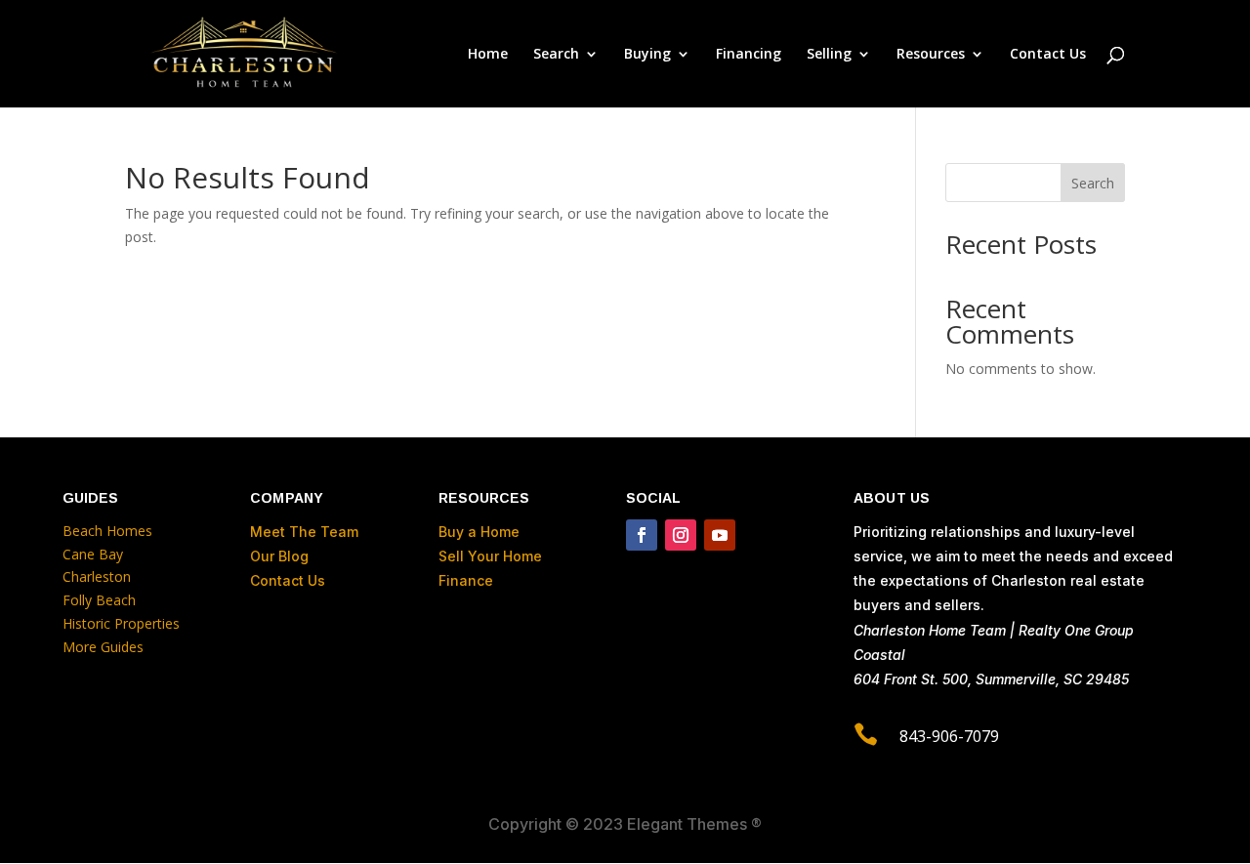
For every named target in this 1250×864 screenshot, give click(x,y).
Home (488, 54)
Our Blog (279, 556)
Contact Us (1048, 54)
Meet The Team (304, 531)
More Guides (103, 647)
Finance (465, 580)
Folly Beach (99, 600)
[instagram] (680, 535)
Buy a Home (479, 531)
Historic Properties (121, 623)
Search (1092, 183)
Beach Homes (107, 530)
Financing (748, 54)
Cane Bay (92, 554)
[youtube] (719, 535)
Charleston (96, 576)
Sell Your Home (490, 556)
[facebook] (641, 535)
